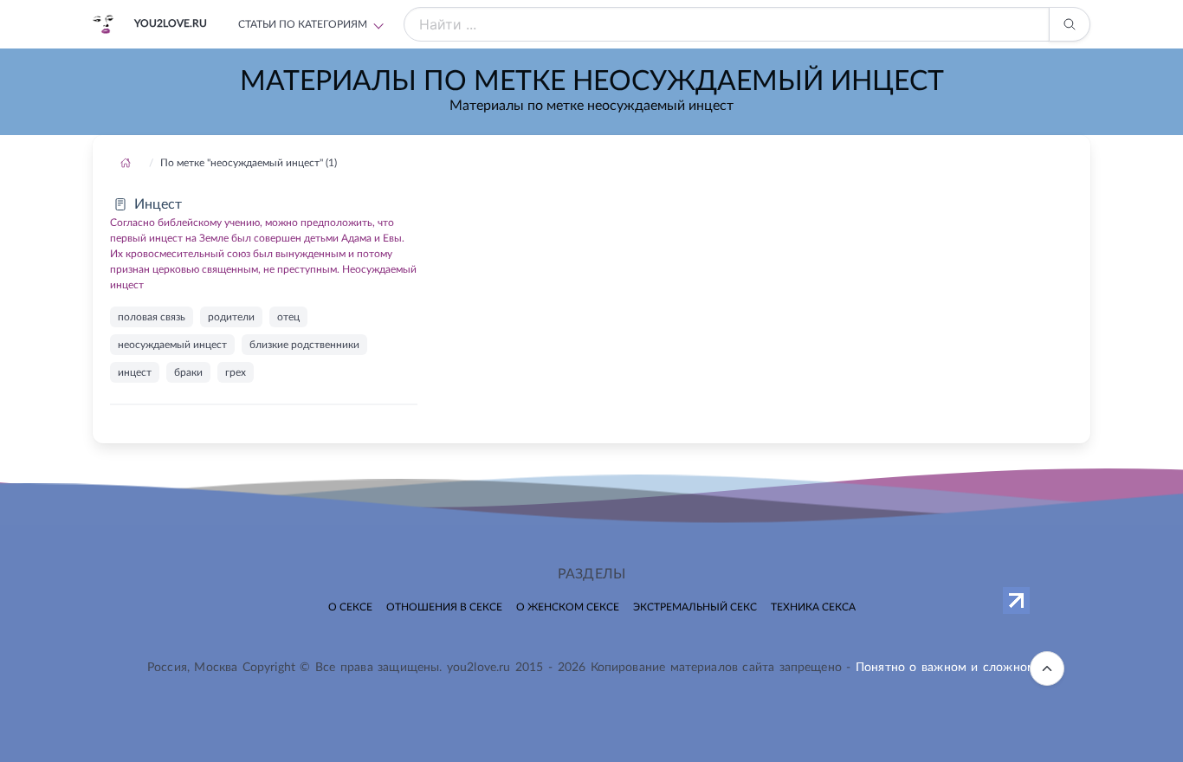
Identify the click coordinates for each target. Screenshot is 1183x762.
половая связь (151, 317)
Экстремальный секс (695, 607)
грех (235, 372)
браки (188, 372)
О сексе (350, 607)
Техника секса (813, 607)
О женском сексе (567, 607)
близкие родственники (304, 344)
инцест (135, 372)
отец (288, 317)
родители (231, 317)
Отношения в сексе (444, 607)
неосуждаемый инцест (172, 344)
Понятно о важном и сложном (946, 668)
